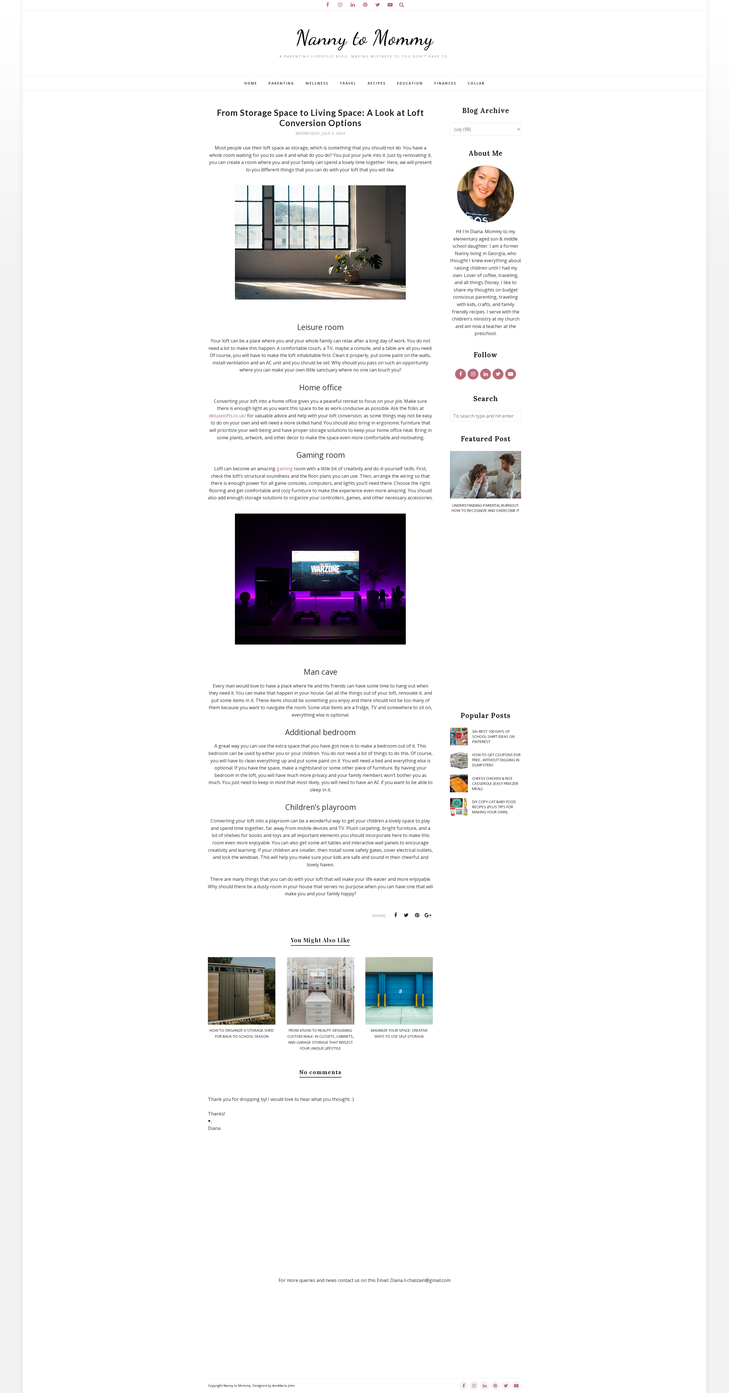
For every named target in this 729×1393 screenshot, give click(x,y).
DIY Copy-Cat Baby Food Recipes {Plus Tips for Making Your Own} (494, 807)
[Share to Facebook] (395, 915)
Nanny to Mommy (364, 37)
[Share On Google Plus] (428, 915)
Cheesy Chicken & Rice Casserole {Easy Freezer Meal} (495, 783)
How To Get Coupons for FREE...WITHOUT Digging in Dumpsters (496, 760)
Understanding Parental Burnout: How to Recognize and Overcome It (485, 508)
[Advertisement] (485, 612)
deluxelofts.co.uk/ (227, 416)
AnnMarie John (283, 1385)
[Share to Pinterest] (417, 915)
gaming (285, 468)
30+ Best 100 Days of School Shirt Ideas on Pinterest (493, 736)
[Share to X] (406, 915)
